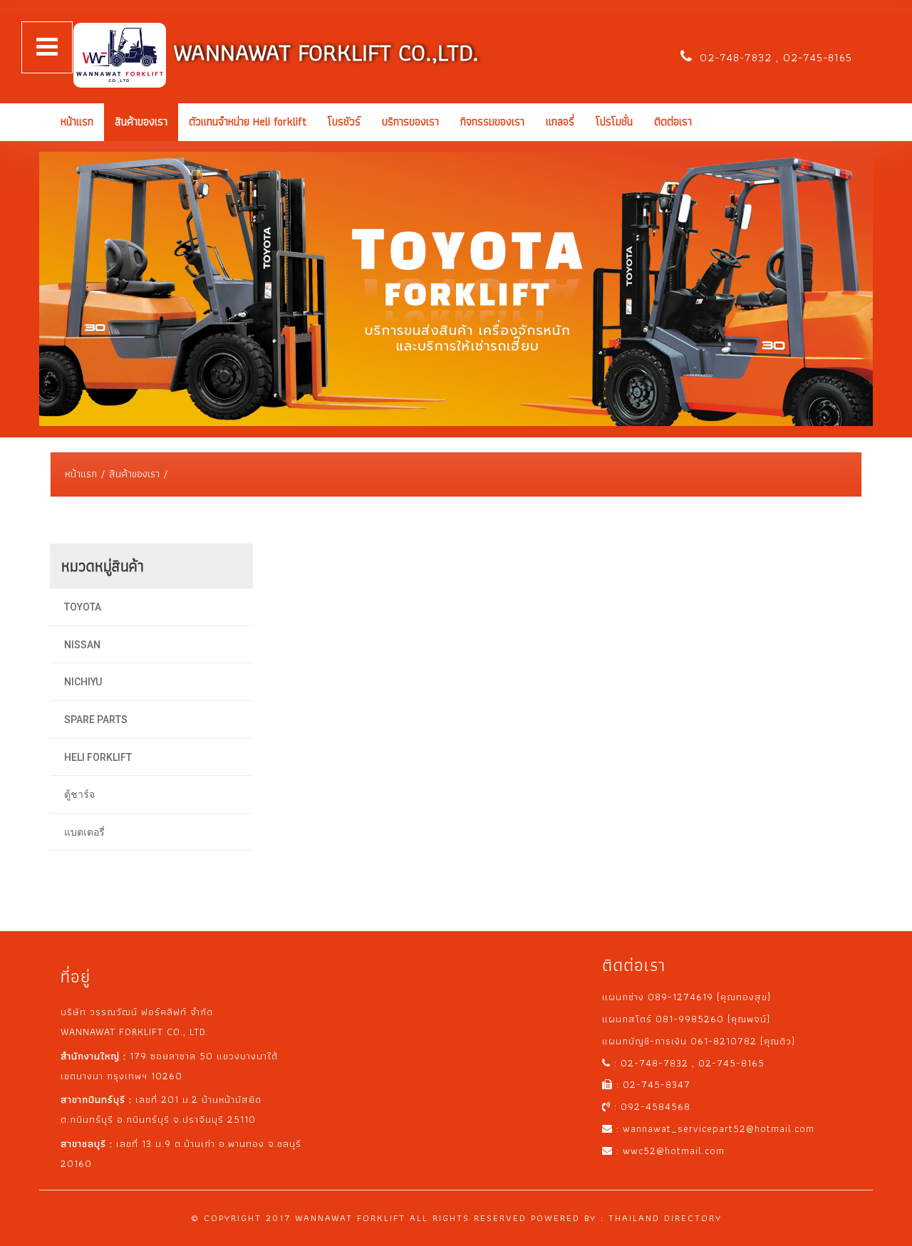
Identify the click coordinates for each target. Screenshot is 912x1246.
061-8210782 (725, 1041)
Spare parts (96, 719)
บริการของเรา (410, 121)
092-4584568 (655, 1106)
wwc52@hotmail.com (674, 1150)
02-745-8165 (815, 57)
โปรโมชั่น (614, 121)
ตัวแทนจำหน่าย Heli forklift (247, 121)
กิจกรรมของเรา (492, 121)
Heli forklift (98, 757)
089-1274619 (682, 996)
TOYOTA (82, 607)
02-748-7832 (738, 57)
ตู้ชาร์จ (79, 794)
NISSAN (82, 644)
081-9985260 (691, 1019)
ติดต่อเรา (673, 121)
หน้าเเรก (77, 121)
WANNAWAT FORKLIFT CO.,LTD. (322, 52)
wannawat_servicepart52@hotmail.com (718, 1128)
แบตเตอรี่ (84, 832)
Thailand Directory (665, 1217)
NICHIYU (83, 681)
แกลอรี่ (560, 121)
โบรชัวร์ (344, 121)
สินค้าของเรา (141, 121)
